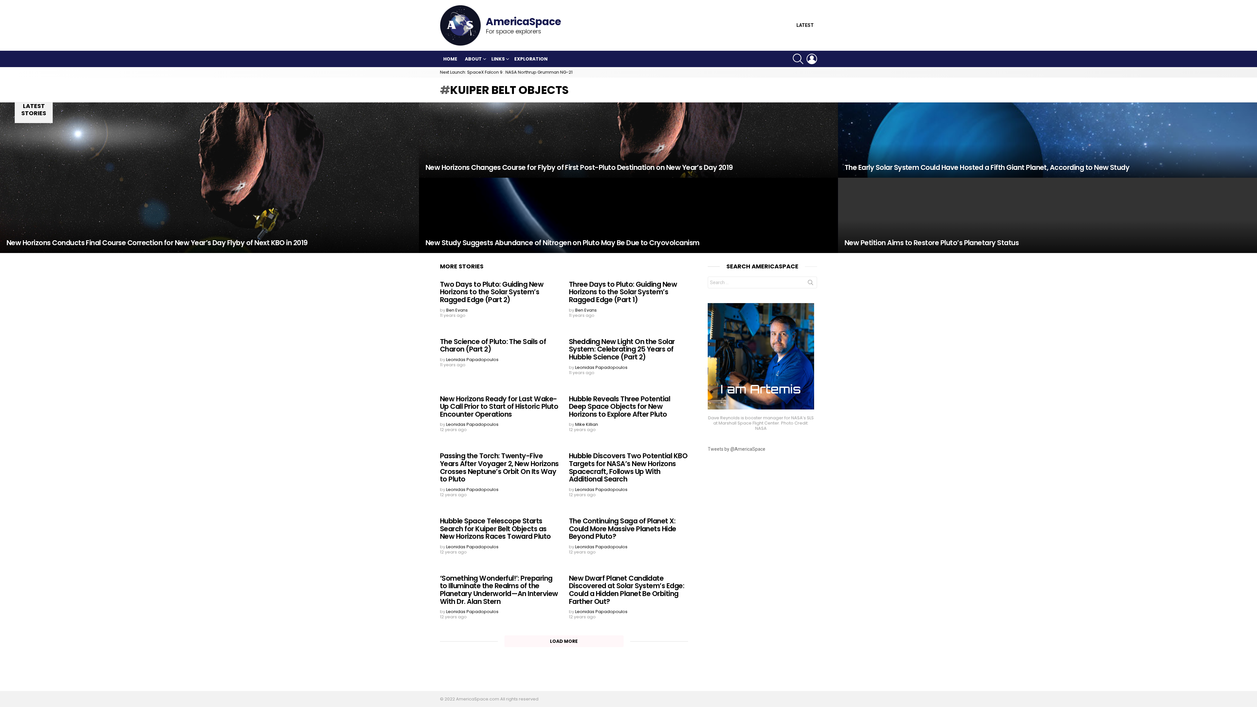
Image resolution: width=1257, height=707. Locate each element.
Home (450, 59)
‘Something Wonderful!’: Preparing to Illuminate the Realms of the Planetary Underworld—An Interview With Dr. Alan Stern (499, 589)
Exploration (531, 59)
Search (810, 284)
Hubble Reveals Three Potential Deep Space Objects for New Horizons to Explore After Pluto (619, 406)
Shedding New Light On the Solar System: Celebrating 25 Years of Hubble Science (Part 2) (622, 349)
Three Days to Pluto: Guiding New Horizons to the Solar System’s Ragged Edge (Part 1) (623, 292)
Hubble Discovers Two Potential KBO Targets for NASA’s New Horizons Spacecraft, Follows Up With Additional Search (628, 467)
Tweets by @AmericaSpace (736, 449)
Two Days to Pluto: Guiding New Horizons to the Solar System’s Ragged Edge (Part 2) (491, 292)
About (473, 59)
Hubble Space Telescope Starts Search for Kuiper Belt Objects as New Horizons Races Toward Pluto (495, 528)
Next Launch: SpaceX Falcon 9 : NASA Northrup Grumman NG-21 (506, 72)
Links (498, 59)
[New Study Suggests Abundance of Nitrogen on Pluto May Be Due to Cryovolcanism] (628, 215)
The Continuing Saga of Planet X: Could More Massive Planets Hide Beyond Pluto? (622, 528)
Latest (805, 25)
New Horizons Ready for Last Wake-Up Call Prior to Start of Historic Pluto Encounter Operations (499, 406)
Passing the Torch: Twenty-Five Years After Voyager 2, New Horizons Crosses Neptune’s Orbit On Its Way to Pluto (499, 467)
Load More (564, 641)
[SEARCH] (798, 59)
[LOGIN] (812, 59)
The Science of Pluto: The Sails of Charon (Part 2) (493, 345)
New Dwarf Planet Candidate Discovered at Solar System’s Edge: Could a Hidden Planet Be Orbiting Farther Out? (626, 589)
